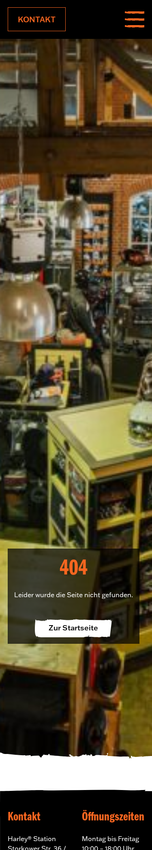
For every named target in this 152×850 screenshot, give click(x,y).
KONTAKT (37, 19)
